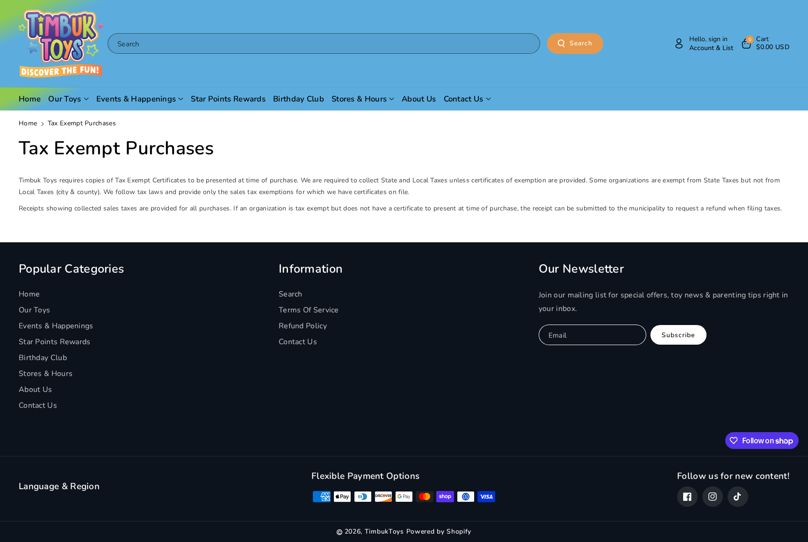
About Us (35, 389)
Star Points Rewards (55, 342)
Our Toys (34, 310)
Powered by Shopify (439, 531)
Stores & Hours (45, 374)
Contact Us (38, 405)
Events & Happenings (56, 326)
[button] (764, 43)
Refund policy (303, 326)
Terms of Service (309, 310)
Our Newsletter (581, 268)
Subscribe (678, 335)
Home (28, 123)
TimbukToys (384, 531)
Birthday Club (43, 358)
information (311, 268)
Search (581, 43)
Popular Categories (71, 268)
